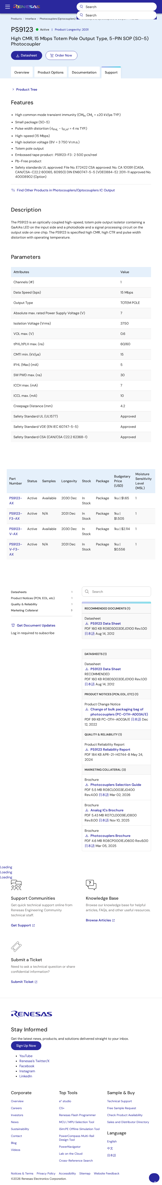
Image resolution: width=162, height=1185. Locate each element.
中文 (110, 1148)
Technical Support (119, 1101)
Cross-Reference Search (76, 1160)
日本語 (111, 1155)
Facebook (26, 1066)
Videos (15, 1150)
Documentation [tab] (84, 72)
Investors (17, 1115)
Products (16, 18)
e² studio (65, 1101)
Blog (14, 1143)
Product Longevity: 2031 (72, 29)
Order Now (63, 55)
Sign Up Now (26, 1045)
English (112, 1141)
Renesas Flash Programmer (77, 1115)
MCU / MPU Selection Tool (76, 1122)
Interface (30, 18)
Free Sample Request (121, 1108)
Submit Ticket (22, 982)
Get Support (21, 925)
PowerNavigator (70, 1147)
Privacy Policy (46, 1173)
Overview (17, 1101)
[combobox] (117, 15)
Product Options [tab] (50, 72)
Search (117, 6)
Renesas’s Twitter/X (34, 1061)
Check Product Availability (125, 1115)
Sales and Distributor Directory (128, 1122)
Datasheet (29, 55)
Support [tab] (111, 72)
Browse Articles (98, 920)
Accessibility (67, 1173)
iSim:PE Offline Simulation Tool (79, 1129)
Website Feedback (106, 1173)
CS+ (62, 1108)
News (15, 1122)
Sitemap (84, 1173)
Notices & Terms (22, 1173)
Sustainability (20, 1129)
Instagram (27, 1071)
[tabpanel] (81, 939)
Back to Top (156, 1181)
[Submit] (81, 15)
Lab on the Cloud (70, 1153)
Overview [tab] (21, 72)
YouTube (25, 1056)
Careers (16, 1108)
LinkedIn (25, 1076)
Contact (16, 1136)
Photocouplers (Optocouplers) (58, 18)
